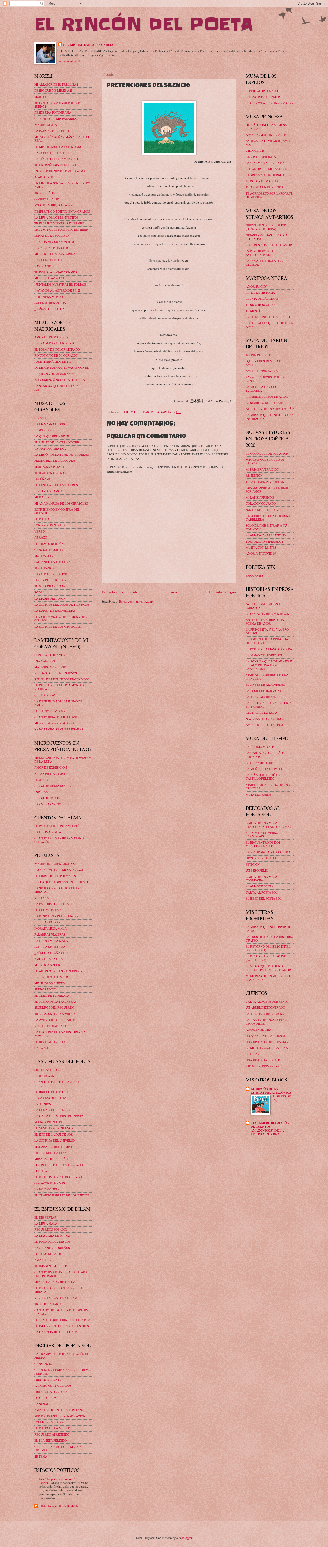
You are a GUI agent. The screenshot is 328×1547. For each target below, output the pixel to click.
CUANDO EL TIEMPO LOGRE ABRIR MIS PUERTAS (62, 1371)
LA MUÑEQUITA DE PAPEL (264, 769)
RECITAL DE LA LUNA (261, 712)
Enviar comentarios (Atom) (136, 601)
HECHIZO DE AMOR (48, 491)
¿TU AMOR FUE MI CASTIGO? (266, 169)
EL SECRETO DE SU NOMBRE (266, 403)
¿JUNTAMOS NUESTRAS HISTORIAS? (60, 284)
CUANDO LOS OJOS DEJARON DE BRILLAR (57, 1084)
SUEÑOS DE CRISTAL (49, 1122)
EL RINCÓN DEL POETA (143, 24)
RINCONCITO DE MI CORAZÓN (56, 355)
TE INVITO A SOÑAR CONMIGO (56, 272)
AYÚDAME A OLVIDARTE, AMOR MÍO (269, 143)
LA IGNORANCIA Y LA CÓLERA (268, 852)
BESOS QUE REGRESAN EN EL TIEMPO (61, 882)
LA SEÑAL (41, 1404)
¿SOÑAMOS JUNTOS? (49, 309)
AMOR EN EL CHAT (259, 1029)
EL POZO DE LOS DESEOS (52, 1241)
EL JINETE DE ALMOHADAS (265, 684)
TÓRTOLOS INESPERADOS (264, 541)
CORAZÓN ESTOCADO (50, 1183)
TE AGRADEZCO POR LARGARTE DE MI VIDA (269, 195)
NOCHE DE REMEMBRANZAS (55, 864)
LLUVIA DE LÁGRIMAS (262, 298)
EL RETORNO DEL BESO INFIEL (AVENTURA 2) (268, 958)
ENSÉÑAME (42, 479)
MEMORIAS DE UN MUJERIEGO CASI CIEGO (268, 978)
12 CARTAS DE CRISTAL (51, 1098)
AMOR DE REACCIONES (51, 337)
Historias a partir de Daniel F (58, 1506)
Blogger (187, 1537)
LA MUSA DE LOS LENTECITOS (56, 217)
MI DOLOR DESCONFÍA (262, 181)
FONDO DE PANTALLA (50, 525)
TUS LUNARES (44, 568)
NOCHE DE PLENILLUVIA (264, 509)
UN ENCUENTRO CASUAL (52, 977)
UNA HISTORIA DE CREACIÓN (267, 1042)
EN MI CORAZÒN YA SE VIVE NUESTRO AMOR (62, 185)
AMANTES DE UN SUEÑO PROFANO (59, 1410)
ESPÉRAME (42, 792)
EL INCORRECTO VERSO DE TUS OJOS (61, 1326)
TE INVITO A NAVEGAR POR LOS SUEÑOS (57, 104)
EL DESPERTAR (45, 1217)
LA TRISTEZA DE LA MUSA (265, 1014)
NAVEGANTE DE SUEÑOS (52, 1248)
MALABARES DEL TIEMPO (53, 1146)
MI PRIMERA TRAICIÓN (262, 469)
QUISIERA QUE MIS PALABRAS (56, 118)
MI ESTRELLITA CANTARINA (54, 254)
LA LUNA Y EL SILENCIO (52, 1110)
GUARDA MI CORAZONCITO (54, 242)
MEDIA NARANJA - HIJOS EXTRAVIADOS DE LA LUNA (62, 759)
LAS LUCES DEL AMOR (50, 574)
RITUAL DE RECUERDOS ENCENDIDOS (62, 679)
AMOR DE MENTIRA (48, 959)
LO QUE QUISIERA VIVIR (51, 436)
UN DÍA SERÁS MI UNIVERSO (54, 343)
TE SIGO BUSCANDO (260, 305)
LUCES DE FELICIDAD (50, 580)
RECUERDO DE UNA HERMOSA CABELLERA (268, 517)
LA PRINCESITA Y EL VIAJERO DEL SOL (267, 631)
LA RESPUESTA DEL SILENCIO (56, 916)
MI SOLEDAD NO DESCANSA (54, 723)
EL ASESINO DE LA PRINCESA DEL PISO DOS (267, 641)
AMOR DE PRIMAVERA (262, 371)
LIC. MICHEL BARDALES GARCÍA (88, 44)
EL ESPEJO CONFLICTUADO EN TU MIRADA (58, 1290)
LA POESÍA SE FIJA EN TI (51, 130)
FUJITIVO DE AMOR (48, 1254)
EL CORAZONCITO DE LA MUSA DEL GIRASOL (60, 618)
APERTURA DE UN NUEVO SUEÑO (270, 409)
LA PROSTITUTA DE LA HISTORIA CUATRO (269, 939)
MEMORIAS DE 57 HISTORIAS (55, 1282)
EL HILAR (253, 1054)
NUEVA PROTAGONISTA (50, 773)
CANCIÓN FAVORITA (48, 549)
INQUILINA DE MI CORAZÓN (54, 374)
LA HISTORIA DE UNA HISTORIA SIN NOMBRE (60, 1034)
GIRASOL (41, 418)
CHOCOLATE (255, 150)
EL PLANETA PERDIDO (50, 1440)
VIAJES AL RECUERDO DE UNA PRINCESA (268, 786)
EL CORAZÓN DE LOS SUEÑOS (267, 613)
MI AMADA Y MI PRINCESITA (266, 535)
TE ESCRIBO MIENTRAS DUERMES (59, 223)
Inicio (173, 592)
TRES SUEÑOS (44, 193)
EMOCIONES (254, 575)
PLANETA (41, 779)
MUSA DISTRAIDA (258, 794)
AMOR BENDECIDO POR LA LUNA (265, 379)
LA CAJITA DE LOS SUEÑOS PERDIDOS (265, 755)
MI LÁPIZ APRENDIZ (260, 497)
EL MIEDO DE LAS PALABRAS (55, 1001)
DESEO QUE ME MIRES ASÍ (53, 90)
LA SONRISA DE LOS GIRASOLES (57, 626)
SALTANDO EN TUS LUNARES (55, 562)
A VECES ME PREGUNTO (51, 248)
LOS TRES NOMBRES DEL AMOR (269, 245)
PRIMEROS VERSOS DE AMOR (267, 396)
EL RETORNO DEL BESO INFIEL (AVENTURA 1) (268, 948)
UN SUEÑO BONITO (48, 260)
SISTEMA (40, 1456)
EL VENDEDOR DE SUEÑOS (53, 1128)
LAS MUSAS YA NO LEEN (52, 804)
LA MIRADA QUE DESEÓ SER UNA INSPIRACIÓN (270, 417)
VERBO (39, 531)
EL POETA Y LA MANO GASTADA (269, 649)
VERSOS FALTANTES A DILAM (55, 1298)
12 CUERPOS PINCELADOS (53, 1385)
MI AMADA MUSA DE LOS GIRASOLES (61, 503)
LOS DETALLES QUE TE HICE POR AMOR (270, 325)
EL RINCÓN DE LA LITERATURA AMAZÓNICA (271, 1091)
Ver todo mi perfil (69, 61)
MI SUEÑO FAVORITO (49, 278)
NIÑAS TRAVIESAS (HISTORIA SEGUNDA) (267, 237)
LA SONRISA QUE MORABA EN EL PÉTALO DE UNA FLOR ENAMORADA (270, 665)
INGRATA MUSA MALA (50, 928)
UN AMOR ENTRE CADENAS (266, 1036)
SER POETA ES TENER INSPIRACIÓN (59, 1416)
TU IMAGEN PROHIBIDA (51, 1266)
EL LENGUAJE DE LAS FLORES (56, 485)
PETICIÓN (253, 864)
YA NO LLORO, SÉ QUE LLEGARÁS (58, 729)
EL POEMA (41, 519)
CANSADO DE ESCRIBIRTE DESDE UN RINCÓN (61, 1312)
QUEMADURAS (45, 695)
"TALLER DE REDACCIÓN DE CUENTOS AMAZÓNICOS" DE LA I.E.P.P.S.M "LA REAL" (270, 1128)
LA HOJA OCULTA (46, 1189)
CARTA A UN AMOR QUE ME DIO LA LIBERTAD (59, 1448)
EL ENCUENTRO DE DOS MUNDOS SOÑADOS (263, 844)
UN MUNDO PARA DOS (50, 448)
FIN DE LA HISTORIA (260, 292)
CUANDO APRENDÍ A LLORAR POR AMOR (267, 489)
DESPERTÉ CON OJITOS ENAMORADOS (62, 211)
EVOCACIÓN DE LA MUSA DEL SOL (59, 870)
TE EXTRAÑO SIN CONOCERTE (56, 165)
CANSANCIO (43, 1364)
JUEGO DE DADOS (47, 798)
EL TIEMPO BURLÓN (49, 543)
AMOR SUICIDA (256, 286)
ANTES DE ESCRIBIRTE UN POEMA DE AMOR (265, 622)
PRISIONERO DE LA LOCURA (54, 460)
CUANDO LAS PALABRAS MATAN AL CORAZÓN (60, 840)
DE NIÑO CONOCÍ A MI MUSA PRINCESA (266, 127)
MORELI (40, 96)
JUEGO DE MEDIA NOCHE (52, 785)
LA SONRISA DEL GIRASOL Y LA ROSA (61, 604)
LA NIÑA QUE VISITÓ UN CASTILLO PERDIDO (263, 777)
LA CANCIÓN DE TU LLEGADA (56, 1332)
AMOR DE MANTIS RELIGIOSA (267, 134)
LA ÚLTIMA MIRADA (260, 747)
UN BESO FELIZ (257, 870)
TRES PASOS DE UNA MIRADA (55, 1014)
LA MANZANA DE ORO (50, 424)
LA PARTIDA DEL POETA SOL (54, 904)
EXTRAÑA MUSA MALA (51, 940)
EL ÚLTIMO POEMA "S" (50, 910)
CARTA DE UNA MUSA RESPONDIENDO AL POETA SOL (268, 824)
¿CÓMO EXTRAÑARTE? (51, 953)
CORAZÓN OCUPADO (261, 503)
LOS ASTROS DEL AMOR (263, 97)
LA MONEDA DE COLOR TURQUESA (262, 388)
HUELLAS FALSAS (47, 922)
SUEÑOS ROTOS (45, 989)
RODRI (39, 592)
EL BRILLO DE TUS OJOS (51, 1092)
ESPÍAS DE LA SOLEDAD (51, 235)
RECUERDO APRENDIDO (51, 1434)
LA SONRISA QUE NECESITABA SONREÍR (56, 388)
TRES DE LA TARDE (48, 1304)
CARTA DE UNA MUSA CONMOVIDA (261, 878)
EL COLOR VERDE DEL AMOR (267, 453)
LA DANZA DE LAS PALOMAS (55, 610)
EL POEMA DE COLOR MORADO (57, 349)
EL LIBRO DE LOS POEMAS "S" (55, 876)
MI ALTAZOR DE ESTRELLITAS (56, 84)
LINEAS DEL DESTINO (50, 1152)
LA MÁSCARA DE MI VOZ (52, 1235)
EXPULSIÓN (42, 1104)
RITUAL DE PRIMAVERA (263, 1066)
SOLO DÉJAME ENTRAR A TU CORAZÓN (266, 527)
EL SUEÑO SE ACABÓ (49, 711)
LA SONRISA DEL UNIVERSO (54, 1140)
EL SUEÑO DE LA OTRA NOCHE (56, 442)
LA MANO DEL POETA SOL (264, 655)
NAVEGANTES (44, 266)
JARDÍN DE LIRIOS (259, 355)
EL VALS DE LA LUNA (49, 586)
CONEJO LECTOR (46, 199)
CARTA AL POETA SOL (262, 892)
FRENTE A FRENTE (47, 1379)
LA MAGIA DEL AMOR (50, 598)
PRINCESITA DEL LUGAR (52, 1392)
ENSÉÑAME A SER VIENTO (265, 163)
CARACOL (41, 1048)
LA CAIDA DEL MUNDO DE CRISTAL (59, 1116)
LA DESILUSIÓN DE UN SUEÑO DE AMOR (58, 703)
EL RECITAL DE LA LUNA (52, 1042)
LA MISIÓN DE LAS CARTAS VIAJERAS (61, 454)
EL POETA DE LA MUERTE (53, 1428)
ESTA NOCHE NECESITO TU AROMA (59, 171)
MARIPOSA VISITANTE (50, 467)
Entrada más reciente (120, 592)
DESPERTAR (43, 430)
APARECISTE (43, 177)
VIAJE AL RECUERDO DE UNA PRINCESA (267, 676)
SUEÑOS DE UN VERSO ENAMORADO (262, 834)
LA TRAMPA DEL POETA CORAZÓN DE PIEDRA (61, 1356)
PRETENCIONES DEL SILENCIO (268, 317)
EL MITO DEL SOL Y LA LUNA (267, 1048)
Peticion (44, 1482)
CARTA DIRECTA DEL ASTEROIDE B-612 (261, 253)
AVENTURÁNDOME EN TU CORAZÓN (264, 606)
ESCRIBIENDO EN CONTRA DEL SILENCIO (57, 511)
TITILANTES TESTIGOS (50, 473)
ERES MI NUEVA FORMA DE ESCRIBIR (61, 229)
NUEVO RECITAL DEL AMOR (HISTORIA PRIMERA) (266, 227)
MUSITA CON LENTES (261, 547)
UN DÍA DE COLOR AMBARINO (56, 159)
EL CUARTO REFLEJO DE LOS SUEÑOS (61, 1195)
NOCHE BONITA (45, 124)
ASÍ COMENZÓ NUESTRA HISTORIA (59, 380)
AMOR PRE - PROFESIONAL (265, 725)
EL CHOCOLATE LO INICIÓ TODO (269, 103)
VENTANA (41, 898)
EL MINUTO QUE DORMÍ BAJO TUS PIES (62, 1319)
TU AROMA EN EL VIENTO (264, 187)
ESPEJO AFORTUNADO (262, 91)
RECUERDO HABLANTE (51, 1026)
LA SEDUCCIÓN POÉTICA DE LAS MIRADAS (58, 890)
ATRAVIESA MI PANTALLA (53, 296)
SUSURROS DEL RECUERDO (54, 1007)
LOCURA (40, 1171)
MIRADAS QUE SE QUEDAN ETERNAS (265, 461)
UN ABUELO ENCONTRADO (265, 1007)
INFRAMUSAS (44, 1076)
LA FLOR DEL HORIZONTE (264, 691)
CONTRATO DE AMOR (50, 655)
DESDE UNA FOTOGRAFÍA (52, 112)
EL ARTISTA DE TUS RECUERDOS (58, 971)
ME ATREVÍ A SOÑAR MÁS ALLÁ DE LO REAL (62, 139)
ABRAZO (40, 537)
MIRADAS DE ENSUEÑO (51, 1159)
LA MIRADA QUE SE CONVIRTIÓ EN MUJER (268, 929)
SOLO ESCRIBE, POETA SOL (53, 205)
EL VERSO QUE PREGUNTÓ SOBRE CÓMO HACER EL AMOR (268, 968)
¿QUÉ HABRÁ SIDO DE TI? (52, 361)
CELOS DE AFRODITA (261, 157)
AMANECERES (44, 1260)
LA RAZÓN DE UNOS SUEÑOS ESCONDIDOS (266, 1021)
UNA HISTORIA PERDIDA (263, 1060)
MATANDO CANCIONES (50, 667)
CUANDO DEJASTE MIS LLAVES (56, 717)
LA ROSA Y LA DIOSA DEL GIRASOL (264, 262)
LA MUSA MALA (45, 1223)
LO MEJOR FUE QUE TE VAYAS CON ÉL (61, 367)
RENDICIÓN (254, 475)
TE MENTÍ (253, 311)
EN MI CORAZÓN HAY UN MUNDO (58, 146)
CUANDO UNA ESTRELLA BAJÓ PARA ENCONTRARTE (60, 1274)
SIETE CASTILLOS (47, 1070)
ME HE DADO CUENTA (50, 983)
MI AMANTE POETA (259, 886)
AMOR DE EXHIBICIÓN (50, 767)
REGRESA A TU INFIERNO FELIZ (269, 175)
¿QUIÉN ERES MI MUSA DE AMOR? (264, 363)
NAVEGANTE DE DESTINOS (265, 719)
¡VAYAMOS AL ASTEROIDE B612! (57, 290)
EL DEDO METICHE (259, 762)
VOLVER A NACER (47, 965)
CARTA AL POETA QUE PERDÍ (267, 1001)
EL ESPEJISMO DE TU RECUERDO (58, 1177)
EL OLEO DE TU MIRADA (51, 995)
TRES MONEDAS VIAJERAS (265, 481)
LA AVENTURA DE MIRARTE (54, 1020)
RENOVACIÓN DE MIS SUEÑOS (55, 673)
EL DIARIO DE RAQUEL (281, 1098)
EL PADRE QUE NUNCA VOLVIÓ (56, 826)
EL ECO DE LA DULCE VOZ (53, 1134)
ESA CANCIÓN (44, 661)
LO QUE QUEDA (45, 1398)
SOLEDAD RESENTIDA (50, 302)
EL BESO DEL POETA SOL (264, 898)
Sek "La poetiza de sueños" (57, 1479)
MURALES (41, 497)
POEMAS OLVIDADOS (49, 1422)
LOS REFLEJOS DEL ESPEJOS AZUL (59, 1165)
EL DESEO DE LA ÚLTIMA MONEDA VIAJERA (59, 687)
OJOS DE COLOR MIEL (261, 858)
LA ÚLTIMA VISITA (47, 832)
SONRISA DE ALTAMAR (50, 946)
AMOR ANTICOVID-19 (261, 553)
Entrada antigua (222, 592)
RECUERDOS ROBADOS (51, 1229)
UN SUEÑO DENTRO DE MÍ (53, 152)
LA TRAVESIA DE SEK (261, 697)
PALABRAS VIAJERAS (49, 934)
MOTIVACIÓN (43, 555)
